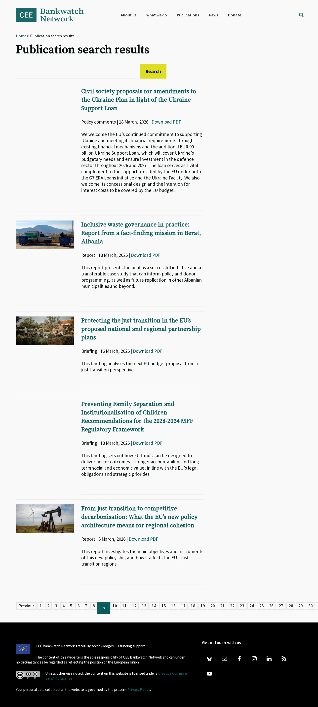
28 (291, 606)
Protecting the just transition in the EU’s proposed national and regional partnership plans (141, 329)
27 (281, 606)
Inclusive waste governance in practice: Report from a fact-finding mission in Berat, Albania (141, 233)
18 (193, 606)
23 (242, 606)
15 (163, 606)
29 (300, 606)
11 (124, 606)
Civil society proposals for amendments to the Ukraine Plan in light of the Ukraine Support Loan (138, 100)
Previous (27, 606)
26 (271, 606)
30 (310, 606)
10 (115, 606)
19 (202, 606)
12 (134, 606)
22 (232, 606)
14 (154, 606)
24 (251, 606)
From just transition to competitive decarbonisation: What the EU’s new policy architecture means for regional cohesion (139, 517)
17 (183, 606)
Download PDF (166, 122)
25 (261, 606)
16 (173, 606)
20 (212, 606)
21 (222, 606)
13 (144, 606)
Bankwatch (53, 15)
